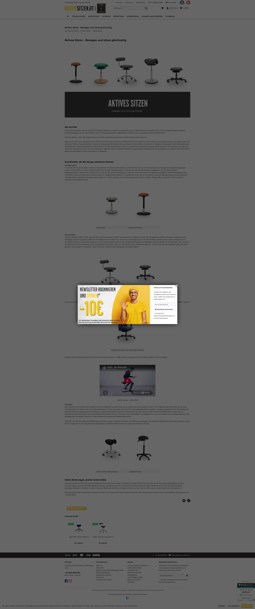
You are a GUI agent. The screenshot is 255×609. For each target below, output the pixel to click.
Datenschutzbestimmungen (163, 316)
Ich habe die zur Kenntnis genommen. (164, 315)
